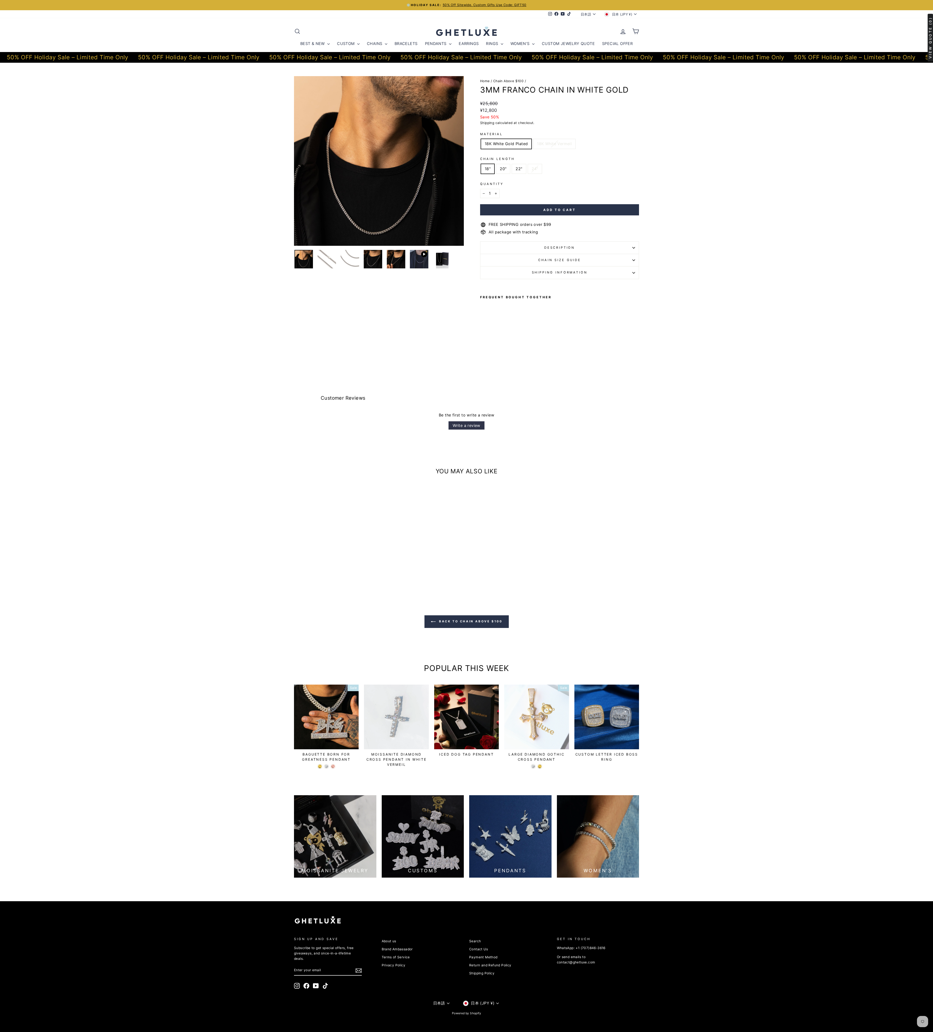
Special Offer (617, 43)
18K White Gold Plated (506, 143)
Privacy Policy (394, 965)
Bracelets (406, 43)
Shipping (487, 123)
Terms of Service (396, 957)
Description (559, 247)
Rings (492, 43)
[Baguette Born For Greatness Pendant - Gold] (320, 766)
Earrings (469, 43)
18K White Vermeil (554, 143)
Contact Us (478, 949)
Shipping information (559, 272)
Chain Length (497, 159)
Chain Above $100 (508, 81)
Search (475, 941)
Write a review (466, 425)
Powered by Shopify (466, 1013)
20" (503, 168)
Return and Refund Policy (490, 965)
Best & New (313, 43)
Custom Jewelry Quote (568, 43)
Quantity (492, 184)
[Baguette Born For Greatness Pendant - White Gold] (326, 766)
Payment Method (483, 957)
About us (389, 941)
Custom (346, 43)
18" (488, 168)
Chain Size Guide (559, 260)
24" (535, 168)
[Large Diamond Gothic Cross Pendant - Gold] (539, 766)
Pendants (436, 43)
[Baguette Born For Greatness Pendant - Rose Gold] (333, 766)
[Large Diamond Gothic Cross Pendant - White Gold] (533, 766)
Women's (520, 43)
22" (519, 168)
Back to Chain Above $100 (470, 621)
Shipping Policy (481, 973)
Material (491, 134)
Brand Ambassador (397, 949)
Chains (375, 43)
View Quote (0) (930, 38)
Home (485, 81)
